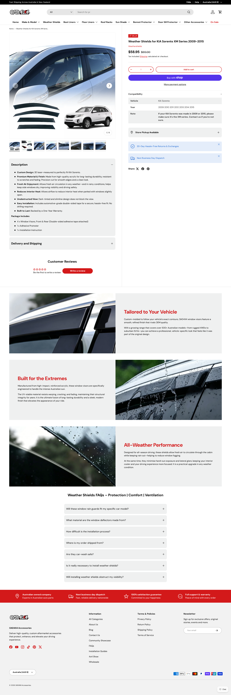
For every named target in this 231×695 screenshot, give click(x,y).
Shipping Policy (145, 629)
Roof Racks (106, 22)
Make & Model (29, 22)
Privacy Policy (144, 619)
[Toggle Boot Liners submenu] (77, 22)
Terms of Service (146, 635)
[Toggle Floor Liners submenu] (96, 22)
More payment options (175, 84)
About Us (93, 624)
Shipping (143, 56)
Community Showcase (100, 640)
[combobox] (120, 12)
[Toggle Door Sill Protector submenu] (179, 22)
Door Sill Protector (168, 22)
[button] (220, 12)
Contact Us (94, 635)
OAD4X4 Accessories (23, 685)
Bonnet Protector (142, 22)
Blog (91, 629)
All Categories (96, 619)
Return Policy (144, 624)
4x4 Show (93, 656)
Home (16, 22)
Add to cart (189, 69)
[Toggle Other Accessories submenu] (206, 22)
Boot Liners (69, 22)
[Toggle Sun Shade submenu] (128, 22)
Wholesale (94, 662)
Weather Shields (51, 22)
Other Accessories (194, 22)
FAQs (188, 2)
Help (197, 2)
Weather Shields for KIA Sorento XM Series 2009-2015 (32, 29)
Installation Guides (98, 651)
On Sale (215, 22)
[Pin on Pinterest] (148, 168)
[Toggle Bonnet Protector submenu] (153, 22)
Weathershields (135, 46)
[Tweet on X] (137, 168)
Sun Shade (121, 22)
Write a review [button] (77, 270)
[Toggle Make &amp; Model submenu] (38, 22)
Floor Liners (88, 22)
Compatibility (135, 94)
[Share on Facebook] (142, 168)
